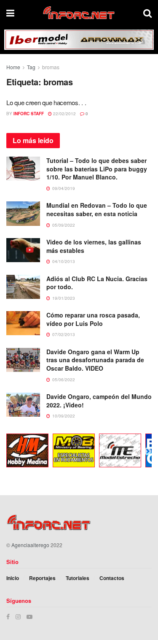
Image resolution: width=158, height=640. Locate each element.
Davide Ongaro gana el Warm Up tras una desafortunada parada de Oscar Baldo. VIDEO (95, 359)
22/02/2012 (64, 114)
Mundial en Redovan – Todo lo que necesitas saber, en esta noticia (96, 209)
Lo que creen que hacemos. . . (46, 102)
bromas (50, 67)
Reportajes (42, 578)
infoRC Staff (28, 114)
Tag (31, 67)
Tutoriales (77, 578)
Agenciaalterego (30, 544)
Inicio (12, 578)
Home (13, 67)
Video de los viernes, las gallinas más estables (93, 246)
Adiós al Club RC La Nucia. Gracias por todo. (96, 282)
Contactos (111, 578)
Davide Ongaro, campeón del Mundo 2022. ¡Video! (99, 400)
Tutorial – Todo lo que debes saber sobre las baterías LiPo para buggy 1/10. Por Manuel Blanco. (96, 168)
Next (147, 451)
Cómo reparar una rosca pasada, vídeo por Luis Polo (93, 319)
